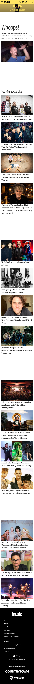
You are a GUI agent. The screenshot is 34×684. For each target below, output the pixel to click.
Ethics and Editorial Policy (10, 633)
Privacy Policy (7, 627)
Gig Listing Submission (9, 648)
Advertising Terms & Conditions (11, 636)
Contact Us (6, 651)
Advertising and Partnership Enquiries (13, 644)
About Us (6, 623)
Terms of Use (7, 630)
